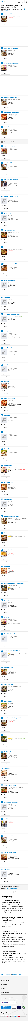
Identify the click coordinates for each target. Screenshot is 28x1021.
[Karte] (24, 9)
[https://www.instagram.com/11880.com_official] (7, 1016)
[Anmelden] (19, 2)
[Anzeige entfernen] (27, 1015)
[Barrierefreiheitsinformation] (22, 2)
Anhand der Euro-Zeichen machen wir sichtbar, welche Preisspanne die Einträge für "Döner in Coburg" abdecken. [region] (13, 924)
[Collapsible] (25, 901)
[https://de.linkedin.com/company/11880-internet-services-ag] (15, 1016)
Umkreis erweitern (12, 888)
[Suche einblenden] (15, 2)
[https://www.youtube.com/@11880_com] (19, 1016)
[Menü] (26, 2)
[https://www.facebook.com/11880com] (2, 1016)
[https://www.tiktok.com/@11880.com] (11, 1016)
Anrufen (6, 24)
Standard (6, 10)
